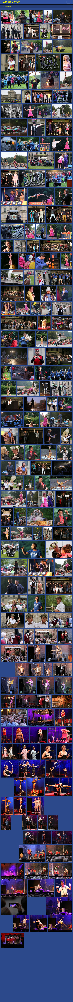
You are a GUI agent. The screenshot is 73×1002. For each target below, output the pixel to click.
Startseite (2, 6)
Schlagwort (8, 6)
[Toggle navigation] (68, 2)
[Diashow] (70, 6)
